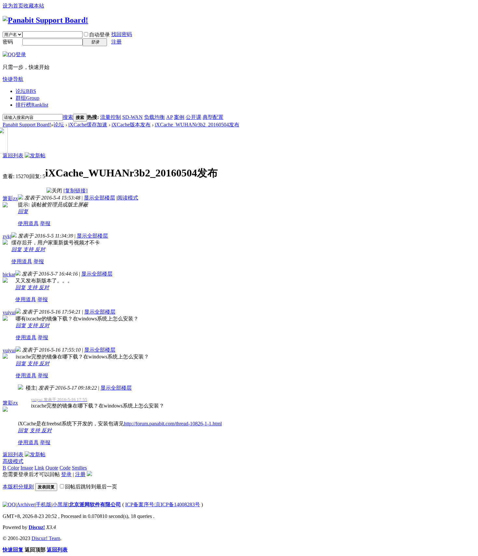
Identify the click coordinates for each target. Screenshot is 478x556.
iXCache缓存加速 (87, 124)
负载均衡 (154, 117)
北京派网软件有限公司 (95, 504)
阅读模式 (127, 197)
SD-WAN (132, 117)
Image (26, 468)
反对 (40, 249)
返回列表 (13, 155)
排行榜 (32, 105)
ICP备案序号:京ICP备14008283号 (162, 504)
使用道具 (28, 223)
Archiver (26, 504)
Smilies (79, 468)
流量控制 (110, 117)
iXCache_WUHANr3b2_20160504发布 (197, 124)
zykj (7, 236)
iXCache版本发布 (131, 124)
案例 (179, 117)
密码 (8, 42)
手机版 (43, 504)
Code (65, 468)
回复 (23, 211)
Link (39, 468)
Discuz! (37, 527)
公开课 (193, 117)
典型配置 (213, 117)
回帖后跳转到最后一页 (91, 486)
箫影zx (10, 198)
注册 (116, 42)
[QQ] (9, 504)
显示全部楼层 (99, 197)
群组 (27, 98)
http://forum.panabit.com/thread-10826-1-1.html (173, 423)
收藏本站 (33, 5)
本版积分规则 (18, 486)
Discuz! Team (46, 538)
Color (13, 468)
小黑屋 (60, 504)
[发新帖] (35, 155)
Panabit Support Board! (27, 124)
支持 (29, 249)
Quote (52, 468)
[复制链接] (75, 190)
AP (169, 117)
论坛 (26, 91)
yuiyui (9, 312)
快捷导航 (13, 79)
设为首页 (13, 5)
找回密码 (121, 34)
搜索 (68, 117)
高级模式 (13, 461)
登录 (66, 474)
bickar (9, 274)
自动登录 (99, 34)
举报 (45, 223)
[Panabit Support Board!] (45, 20)
